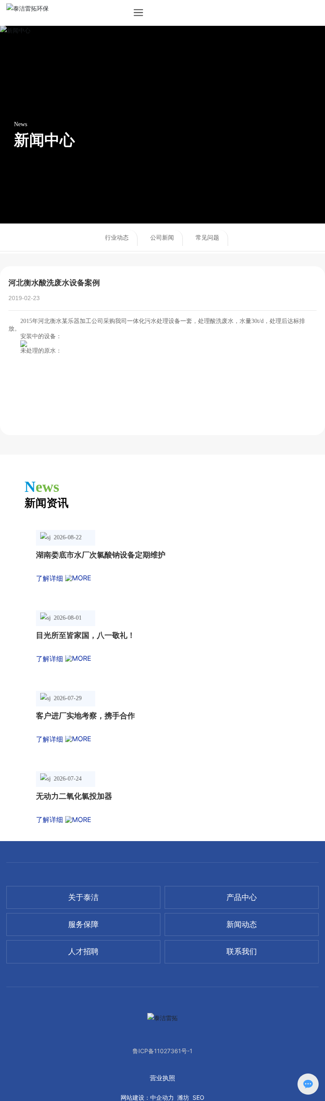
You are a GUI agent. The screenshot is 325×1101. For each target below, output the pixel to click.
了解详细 (50, 578)
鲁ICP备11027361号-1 (162, 1050)
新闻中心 (44, 139)
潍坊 (183, 1097)
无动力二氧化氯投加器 (74, 796)
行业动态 (117, 238)
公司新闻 (162, 238)
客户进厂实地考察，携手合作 (85, 716)
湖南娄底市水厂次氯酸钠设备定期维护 (100, 555)
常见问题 (207, 238)
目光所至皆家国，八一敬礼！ (85, 635)
